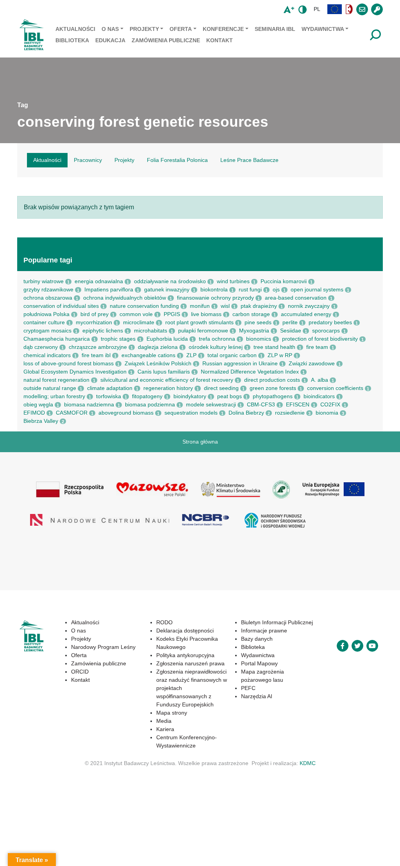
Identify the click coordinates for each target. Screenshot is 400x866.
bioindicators (319, 396)
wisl (225, 306)
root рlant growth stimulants (199, 322)
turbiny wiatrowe (43, 281)
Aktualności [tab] (47, 160)
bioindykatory (189, 396)
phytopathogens (273, 396)
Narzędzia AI (256, 696)
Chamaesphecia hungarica (56, 339)
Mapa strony (171, 713)
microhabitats (150, 330)
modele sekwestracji (211, 404)
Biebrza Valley (40, 421)
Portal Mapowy (259, 663)
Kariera (165, 729)
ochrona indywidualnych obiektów (124, 298)
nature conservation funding (144, 306)
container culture (44, 322)
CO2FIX (330, 404)
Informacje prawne (264, 630)
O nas (110, 29)
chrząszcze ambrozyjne (98, 347)
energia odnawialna (99, 281)
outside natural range (49, 388)
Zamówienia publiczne (166, 40)
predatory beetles (330, 322)
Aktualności (75, 29)
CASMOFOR (72, 413)
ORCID (80, 671)
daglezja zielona (158, 347)
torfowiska (108, 396)
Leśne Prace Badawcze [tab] (249, 160)
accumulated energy (306, 314)
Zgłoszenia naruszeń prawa (190, 663)
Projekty (144, 29)
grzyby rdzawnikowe (48, 289)
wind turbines (233, 281)
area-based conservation (296, 298)
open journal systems (317, 289)
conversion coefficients (335, 388)
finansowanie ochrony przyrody (215, 298)
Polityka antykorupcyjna (185, 655)
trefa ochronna (217, 339)
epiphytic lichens (102, 330)
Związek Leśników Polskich (158, 363)
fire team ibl (96, 355)
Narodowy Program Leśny (103, 647)
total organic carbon (232, 355)
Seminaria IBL (275, 29)
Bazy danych (257, 639)
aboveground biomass (126, 413)
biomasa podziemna (150, 404)
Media (163, 721)
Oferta (181, 29)
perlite (290, 322)
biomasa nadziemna (89, 404)
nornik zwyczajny (309, 306)
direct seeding (221, 388)
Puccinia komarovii (284, 281)
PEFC (248, 688)
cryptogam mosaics (47, 330)
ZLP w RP (280, 355)
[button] (335, 9)
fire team (317, 347)
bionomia (327, 413)
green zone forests (273, 388)
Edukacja (110, 40)
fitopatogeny (147, 396)
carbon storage (251, 314)
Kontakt (219, 40)
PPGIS (172, 314)
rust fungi (250, 289)
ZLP (191, 355)
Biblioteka (72, 40)
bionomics (258, 339)
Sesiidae (290, 330)
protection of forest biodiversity (320, 339)
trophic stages (118, 339)
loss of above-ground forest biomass (68, 363)
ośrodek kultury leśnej (216, 347)
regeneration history (168, 388)
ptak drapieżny (259, 306)
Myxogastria (254, 330)
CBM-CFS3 (261, 404)
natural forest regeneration (56, 380)
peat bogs (229, 396)
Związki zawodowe (312, 363)
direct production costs (272, 380)
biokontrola (214, 289)
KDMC (308, 763)
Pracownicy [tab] (88, 160)
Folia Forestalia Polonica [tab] (177, 160)
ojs (276, 289)
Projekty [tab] (124, 160)
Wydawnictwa (323, 29)
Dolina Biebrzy (246, 413)
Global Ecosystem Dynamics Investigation (75, 371)
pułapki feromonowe (203, 330)
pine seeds (258, 322)
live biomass (206, 314)
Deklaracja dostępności (185, 630)
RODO (164, 622)
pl (317, 9)
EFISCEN (297, 404)
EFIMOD (34, 413)
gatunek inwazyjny (166, 289)
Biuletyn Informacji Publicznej (277, 622)
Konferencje (223, 29)
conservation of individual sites (61, 306)
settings (69, 858)
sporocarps (326, 330)
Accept (240, 848)
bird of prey (94, 314)
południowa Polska (46, 314)
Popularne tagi (47, 260)
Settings (331, 848)
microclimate (138, 322)
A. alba (319, 380)
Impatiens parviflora (108, 289)
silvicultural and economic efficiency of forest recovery (166, 380)
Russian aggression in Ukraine (240, 363)
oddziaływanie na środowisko (170, 281)
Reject (285, 848)
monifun (200, 306)
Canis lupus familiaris (164, 371)
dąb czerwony (40, 347)
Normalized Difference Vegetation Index (250, 371)
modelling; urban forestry (54, 396)
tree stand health (274, 347)
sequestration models (191, 413)
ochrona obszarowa (47, 298)
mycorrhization (94, 322)
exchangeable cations (148, 355)
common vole (136, 314)
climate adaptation (109, 388)
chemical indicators (47, 355)
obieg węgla (38, 404)
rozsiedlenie (290, 413)
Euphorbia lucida (167, 339)
